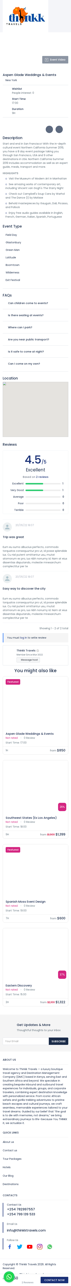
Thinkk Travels (26, 650)
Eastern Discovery (19, 985)
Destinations (11, 1184)
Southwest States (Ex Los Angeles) (31, 818)
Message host (29, 660)
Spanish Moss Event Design (26, 902)
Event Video (58, 59)
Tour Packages (12, 1159)
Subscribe (59, 1041)
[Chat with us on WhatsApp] (9, 1276)
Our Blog (8, 1176)
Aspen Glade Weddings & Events (30, 734)
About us (8, 1142)
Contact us (10, 1150)
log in (23, 638)
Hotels (7, 1167)
